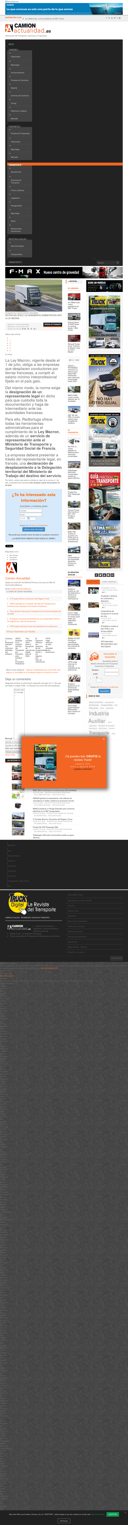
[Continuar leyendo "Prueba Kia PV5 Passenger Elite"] (74, 486)
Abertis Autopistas (96, 702)
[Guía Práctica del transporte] (104, 496)
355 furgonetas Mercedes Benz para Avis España (109, 644)
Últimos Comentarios (109, 582)
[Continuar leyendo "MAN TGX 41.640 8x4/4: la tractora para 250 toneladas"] (18, 787)
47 (105, 607)
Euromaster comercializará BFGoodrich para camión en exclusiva (74, 709)
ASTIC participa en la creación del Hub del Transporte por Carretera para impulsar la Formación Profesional (31, 604)
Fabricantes (42, 823)
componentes (107, 705)
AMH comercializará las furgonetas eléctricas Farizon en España (73, 560)
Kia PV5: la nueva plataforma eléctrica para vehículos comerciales (73, 451)
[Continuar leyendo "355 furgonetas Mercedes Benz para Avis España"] (93, 635)
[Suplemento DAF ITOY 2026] (104, 439)
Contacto (71, 905)
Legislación (93, 726)
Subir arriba (116, 958)
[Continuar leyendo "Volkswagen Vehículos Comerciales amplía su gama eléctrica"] (74, 464)
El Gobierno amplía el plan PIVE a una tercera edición (109, 628)
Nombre (95, 670)
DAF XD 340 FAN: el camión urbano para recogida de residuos (74, 419)
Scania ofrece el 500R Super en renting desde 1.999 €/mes (48, 18)
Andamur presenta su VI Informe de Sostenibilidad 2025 (73, 688)
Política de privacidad (76, 926)
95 (105, 592)
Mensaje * (9, 738)
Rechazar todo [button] (6, 973)
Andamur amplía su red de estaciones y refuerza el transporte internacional (74, 594)
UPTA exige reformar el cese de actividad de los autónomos (33, 626)
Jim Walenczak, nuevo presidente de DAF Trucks (74, 305)
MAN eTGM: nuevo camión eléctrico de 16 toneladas (74, 398)
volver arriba (10, 754)
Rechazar (64, 1521)
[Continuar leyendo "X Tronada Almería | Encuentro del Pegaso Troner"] (18, 815)
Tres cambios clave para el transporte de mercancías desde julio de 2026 (30, 647)
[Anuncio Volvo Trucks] (104, 286)
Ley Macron (13, 559)
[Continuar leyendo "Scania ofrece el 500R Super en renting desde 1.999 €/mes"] (74, 316)
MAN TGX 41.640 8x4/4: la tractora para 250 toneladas (54, 790)
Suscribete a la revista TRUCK (80, 900)
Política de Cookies (75, 931)
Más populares (93, 582)
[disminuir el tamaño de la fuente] (23, 329)
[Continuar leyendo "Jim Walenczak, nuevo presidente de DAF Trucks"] (74, 296)
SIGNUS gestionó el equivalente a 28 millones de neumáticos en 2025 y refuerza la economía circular (53, 799)
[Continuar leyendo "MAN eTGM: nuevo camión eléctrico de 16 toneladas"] (74, 389)
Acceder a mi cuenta (76, 952)
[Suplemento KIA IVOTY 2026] (104, 380)
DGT (116, 705)
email (95, 674)
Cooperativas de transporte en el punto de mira (109, 613)
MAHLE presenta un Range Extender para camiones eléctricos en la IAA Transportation (53, 809)
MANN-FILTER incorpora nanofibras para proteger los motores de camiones (74, 643)
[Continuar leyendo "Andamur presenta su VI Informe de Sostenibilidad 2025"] (74, 678)
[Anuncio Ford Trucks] (64, 272)
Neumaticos (93, 728)
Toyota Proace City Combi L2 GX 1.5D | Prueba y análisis (73, 514)
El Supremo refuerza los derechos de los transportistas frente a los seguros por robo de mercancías (33, 619)
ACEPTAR (113, 1514)
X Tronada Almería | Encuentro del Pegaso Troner (30, 598)
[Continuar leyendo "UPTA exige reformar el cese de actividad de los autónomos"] (74, 656)
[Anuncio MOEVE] (64, 8)
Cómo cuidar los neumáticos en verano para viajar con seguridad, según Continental (74, 618)
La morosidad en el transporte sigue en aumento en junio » (35, 672)
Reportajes (41, 815)
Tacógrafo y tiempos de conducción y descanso (109, 598)
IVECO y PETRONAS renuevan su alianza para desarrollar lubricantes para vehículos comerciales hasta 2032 (74, 373)
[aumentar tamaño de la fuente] (25, 329)
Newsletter (72, 916)
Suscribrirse (72, 941)
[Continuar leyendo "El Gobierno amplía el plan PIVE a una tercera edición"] (93, 620)
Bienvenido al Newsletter (77, 921)
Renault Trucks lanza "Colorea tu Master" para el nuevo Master (74, 348)
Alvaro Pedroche (62, 792)
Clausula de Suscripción (77, 936)
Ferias (102, 708)
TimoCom (111, 728)
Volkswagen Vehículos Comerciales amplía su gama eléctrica (74, 474)
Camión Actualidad (22, 324)
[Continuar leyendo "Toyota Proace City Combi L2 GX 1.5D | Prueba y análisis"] (74, 504)
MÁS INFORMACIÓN (49, 968)
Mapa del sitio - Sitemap (77, 947)
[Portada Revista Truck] (104, 321)
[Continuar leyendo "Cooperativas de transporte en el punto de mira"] (93, 605)
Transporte (13, 557)
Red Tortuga (13, 555)
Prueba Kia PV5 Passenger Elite (74, 494)
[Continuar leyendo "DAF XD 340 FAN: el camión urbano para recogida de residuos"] (74, 409)
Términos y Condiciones (38, 525)
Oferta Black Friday (75, 894)
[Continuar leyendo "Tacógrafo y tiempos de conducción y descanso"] (93, 590)
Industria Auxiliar (98, 716)
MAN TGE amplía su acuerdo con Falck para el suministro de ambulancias (73, 536)
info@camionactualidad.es (20, 588)
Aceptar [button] (3, 986)
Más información (97, 1514)
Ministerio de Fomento (106, 725)
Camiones (94, 704)
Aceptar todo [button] (5, 970)
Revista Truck (73, 911)
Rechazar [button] (4, 988)
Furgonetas (110, 708)
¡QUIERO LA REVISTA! (83, 769)
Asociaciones (109, 702)
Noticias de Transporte (53, 324)
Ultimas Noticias (43, 794)
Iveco (110, 722)
